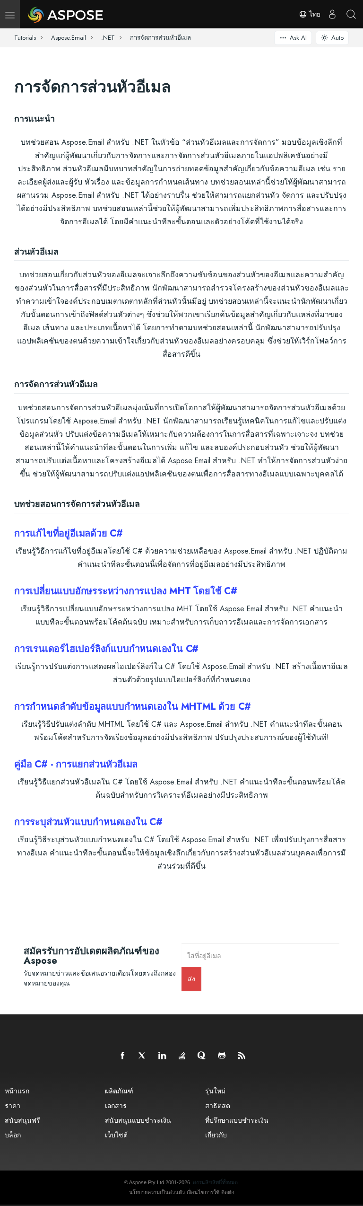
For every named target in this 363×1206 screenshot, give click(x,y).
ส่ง (191, 978)
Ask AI (298, 37)
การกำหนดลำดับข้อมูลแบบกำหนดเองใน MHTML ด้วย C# (132, 706)
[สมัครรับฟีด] (242, 1056)
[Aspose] (66, 14)
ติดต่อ (227, 1192)
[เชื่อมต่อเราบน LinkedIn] (162, 1056)
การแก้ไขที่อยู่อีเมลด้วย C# (68, 533)
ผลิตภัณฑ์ (119, 1090)
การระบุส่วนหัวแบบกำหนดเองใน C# (88, 822)
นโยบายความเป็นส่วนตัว (157, 1192)
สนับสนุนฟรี (22, 1120)
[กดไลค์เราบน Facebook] (123, 1056)
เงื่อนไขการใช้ (203, 1192)
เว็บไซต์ (116, 1134)
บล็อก (13, 1134)
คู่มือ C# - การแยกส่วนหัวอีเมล (76, 764)
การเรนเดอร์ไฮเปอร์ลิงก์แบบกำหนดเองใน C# (106, 649)
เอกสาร (116, 1105)
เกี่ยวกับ (216, 1134)
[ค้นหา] (351, 14)
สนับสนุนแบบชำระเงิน (138, 1120)
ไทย (313, 14)
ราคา (12, 1105)
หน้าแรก (17, 1090)
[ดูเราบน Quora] (202, 1056)
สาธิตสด (217, 1105)
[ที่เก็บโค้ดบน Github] (222, 1056)
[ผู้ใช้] (332, 14)
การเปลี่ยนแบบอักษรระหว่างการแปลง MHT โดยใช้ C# (125, 591)
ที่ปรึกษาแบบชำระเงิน (236, 1120)
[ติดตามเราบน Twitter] (143, 1056)
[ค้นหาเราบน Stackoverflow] (182, 1056)
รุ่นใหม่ (215, 1090)
